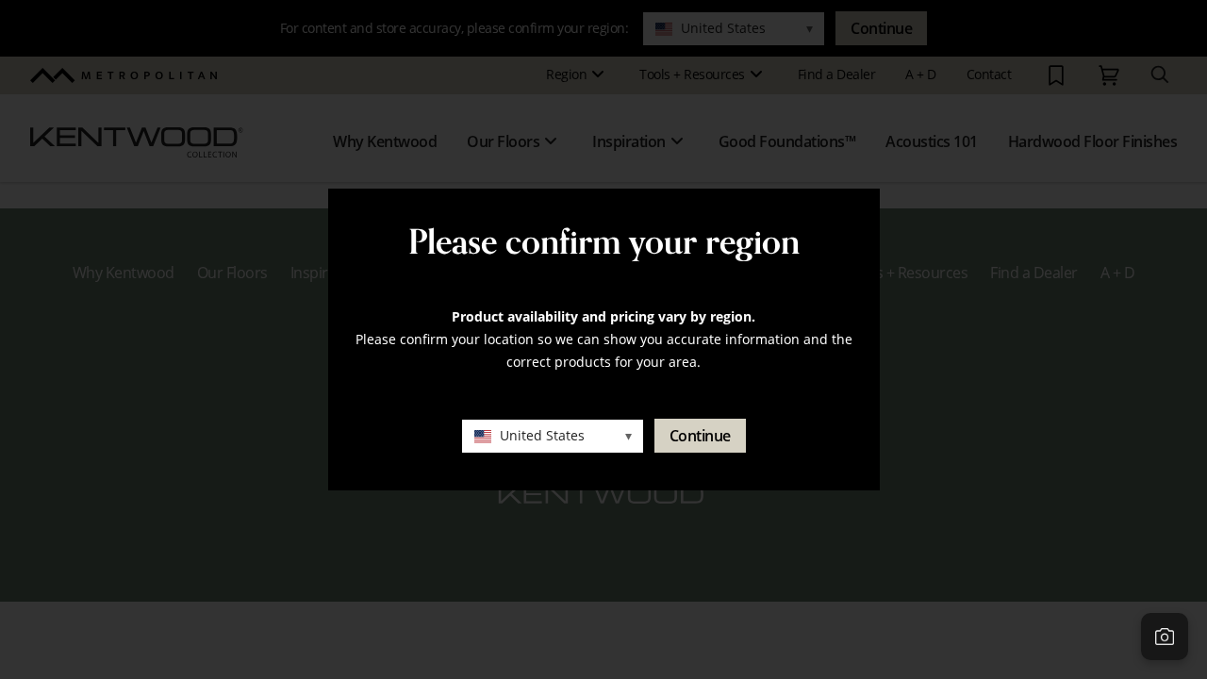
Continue (700, 435)
